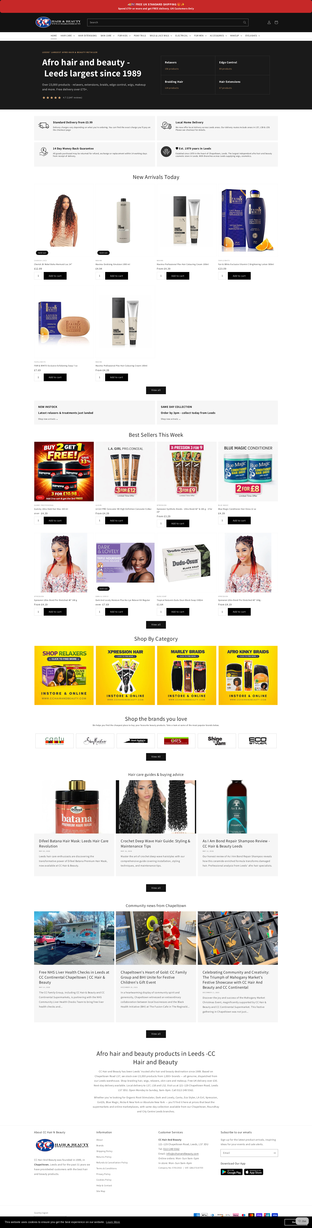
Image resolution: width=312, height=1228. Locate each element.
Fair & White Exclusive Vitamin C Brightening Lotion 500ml (246, 264)
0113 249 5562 (171, 1149)
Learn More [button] (113, 1222)
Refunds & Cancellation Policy (112, 1162)
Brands (100, 1145)
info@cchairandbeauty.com (182, 1153)
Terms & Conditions (106, 1168)
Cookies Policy (103, 1179)
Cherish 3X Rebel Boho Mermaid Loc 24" (53, 264)
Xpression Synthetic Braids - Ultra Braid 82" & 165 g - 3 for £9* (184, 510)
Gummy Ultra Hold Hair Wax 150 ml (51, 509)
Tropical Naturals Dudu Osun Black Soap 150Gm (180, 600)
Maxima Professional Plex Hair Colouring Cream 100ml (183, 264)
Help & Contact (104, 1185)
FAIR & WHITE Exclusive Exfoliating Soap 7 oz (55, 365)
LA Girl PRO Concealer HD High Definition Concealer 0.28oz (123, 509)
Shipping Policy (104, 1151)
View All (156, 756)
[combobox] (167, 22)
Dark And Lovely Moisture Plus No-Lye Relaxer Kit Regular (123, 600)
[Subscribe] (274, 1153)
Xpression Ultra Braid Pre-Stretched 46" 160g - (240, 600)
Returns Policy (103, 1156)
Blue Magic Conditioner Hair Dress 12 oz (237, 509)
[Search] (244, 22)
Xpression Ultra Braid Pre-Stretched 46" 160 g (55, 600)
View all (156, 390)
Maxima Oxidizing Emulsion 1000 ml (113, 264)
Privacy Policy (103, 1174)
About (99, 1139)
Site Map (100, 1191)
